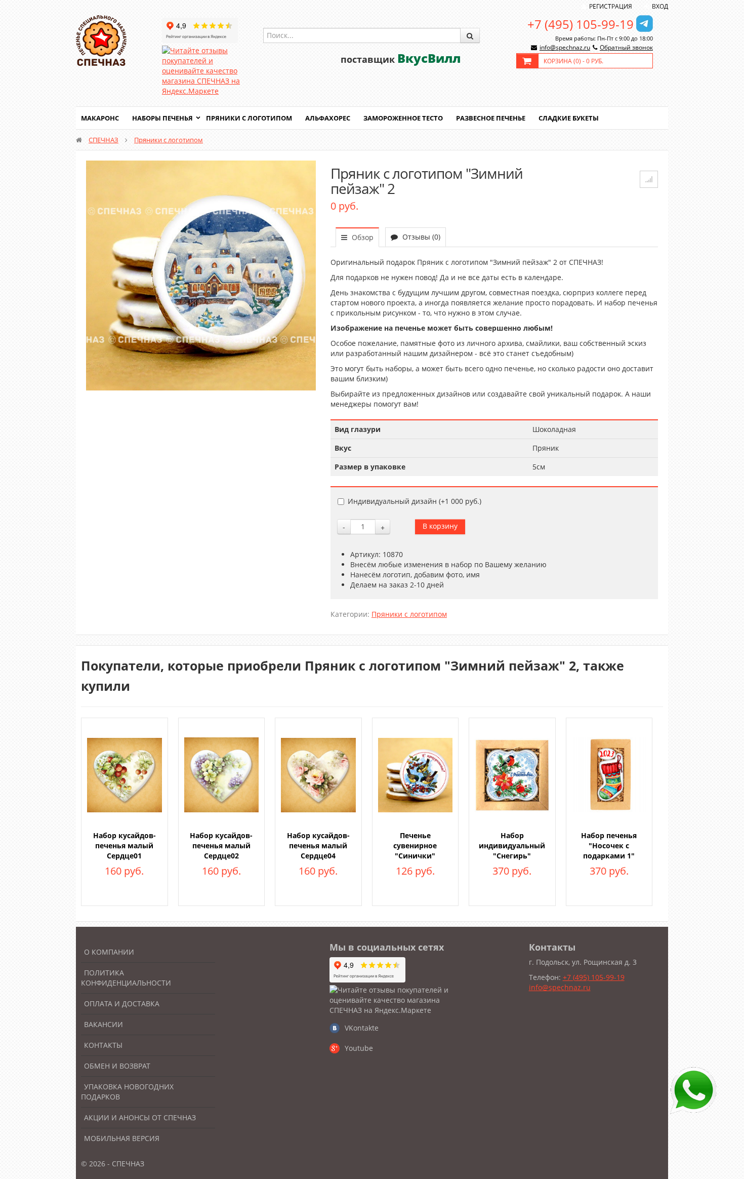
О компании (109, 952)
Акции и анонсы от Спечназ (140, 1117)
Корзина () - (573, 61)
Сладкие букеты (569, 118)
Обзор (362, 237)
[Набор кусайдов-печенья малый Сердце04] (318, 774)
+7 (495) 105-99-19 (580, 24)
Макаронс (100, 118)
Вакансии (103, 1024)
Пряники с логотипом (249, 118)
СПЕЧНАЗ (103, 139)
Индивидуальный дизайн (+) (414, 501)
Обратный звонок (626, 47)
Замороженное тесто (403, 118)
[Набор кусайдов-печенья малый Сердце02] (221, 774)
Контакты (103, 1045)
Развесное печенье (490, 118)
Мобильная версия (121, 1138)
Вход (660, 6)
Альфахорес (327, 118)
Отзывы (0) (420, 237)
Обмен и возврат (117, 1066)
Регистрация (610, 6)
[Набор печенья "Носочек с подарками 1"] (609, 774)
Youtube (359, 1048)
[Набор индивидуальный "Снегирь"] (512, 774)
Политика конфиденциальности (126, 978)
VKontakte (362, 1028)
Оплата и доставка (121, 1003)
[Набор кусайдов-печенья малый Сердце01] (124, 774)
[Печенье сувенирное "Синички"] (415, 774)
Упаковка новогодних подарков (127, 1092)
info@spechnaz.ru (565, 47)
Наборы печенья (162, 118)
